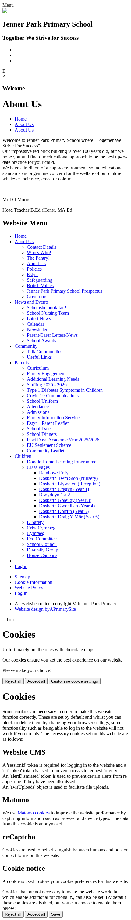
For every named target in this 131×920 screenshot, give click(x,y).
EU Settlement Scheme (49, 445)
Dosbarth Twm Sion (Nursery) (68, 478)
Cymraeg (35, 533)
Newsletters (38, 329)
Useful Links (39, 357)
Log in (21, 566)
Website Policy (29, 587)
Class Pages (38, 467)
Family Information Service (53, 417)
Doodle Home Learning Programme (61, 461)
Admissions (38, 412)
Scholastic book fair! (46, 307)
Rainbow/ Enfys (54, 472)
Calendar (35, 324)
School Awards (41, 340)
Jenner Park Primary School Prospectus (64, 291)
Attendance (38, 406)
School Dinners (42, 434)
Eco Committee (42, 538)
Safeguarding (39, 280)
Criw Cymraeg (41, 527)
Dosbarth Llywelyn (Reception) (69, 483)
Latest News (39, 318)
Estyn (32, 274)
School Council (42, 544)
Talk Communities (44, 351)
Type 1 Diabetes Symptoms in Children (65, 390)
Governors (37, 296)
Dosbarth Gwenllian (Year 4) (67, 505)
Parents (22, 362)
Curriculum (38, 368)
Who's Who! (39, 252)
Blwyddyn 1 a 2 (54, 494)
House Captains (42, 555)
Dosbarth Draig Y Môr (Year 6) (69, 516)
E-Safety (35, 522)
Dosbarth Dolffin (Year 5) (64, 511)
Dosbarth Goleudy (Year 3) (65, 500)
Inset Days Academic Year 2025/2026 (63, 439)
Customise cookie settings (74, 681)
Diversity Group (42, 549)
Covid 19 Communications (53, 395)
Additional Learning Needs (53, 379)
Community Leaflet (45, 450)
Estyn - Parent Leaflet (48, 423)
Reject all (13, 681)
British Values (40, 285)
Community (26, 346)
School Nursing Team (48, 313)
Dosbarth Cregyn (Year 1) (64, 489)
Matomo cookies (34, 812)
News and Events (31, 302)
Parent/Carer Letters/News (52, 335)
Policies (34, 269)
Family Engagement (46, 373)
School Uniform (42, 401)
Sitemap (22, 576)
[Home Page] (4, 11)
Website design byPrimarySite (45, 609)
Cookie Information (33, 582)
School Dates (39, 428)
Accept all (36, 681)
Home (21, 118)
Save (55, 914)
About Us (24, 124)
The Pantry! (38, 258)
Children (23, 456)
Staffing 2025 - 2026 (47, 384)
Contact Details (41, 247)
